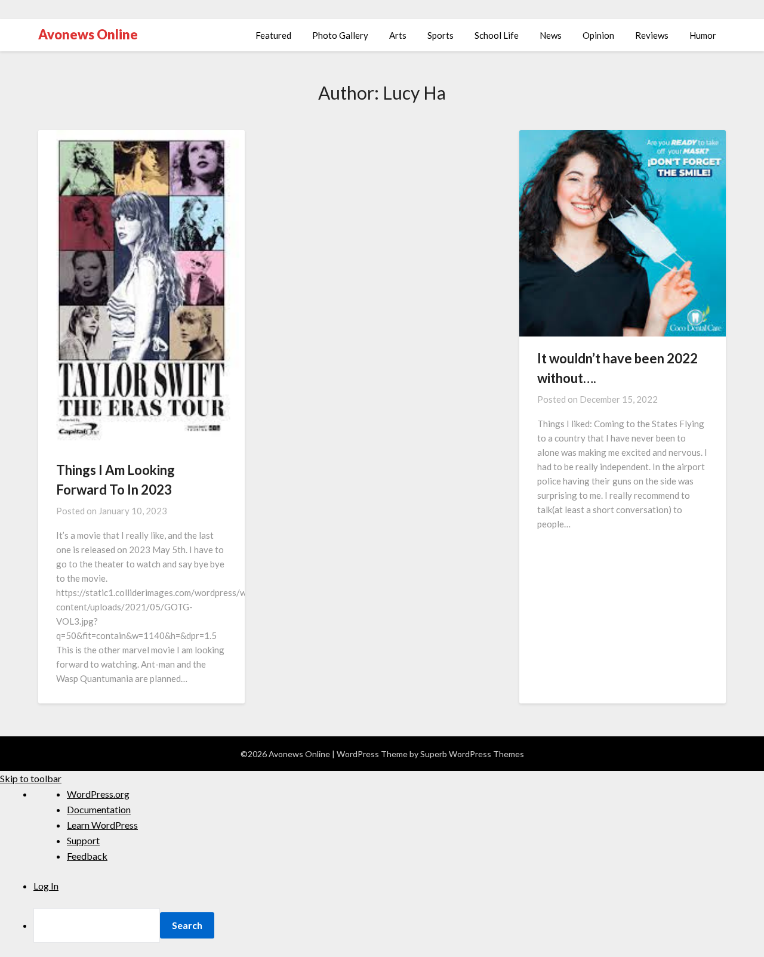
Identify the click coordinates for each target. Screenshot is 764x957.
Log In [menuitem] (45, 885)
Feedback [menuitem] (87, 856)
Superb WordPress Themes (472, 754)
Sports (440, 35)
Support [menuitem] (83, 840)
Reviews (651, 35)
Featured (273, 35)
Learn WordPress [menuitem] (102, 825)
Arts (397, 35)
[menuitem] (398, 925)
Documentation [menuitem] (99, 809)
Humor (702, 35)
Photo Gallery (340, 35)
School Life (497, 35)
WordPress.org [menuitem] (98, 793)
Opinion (598, 35)
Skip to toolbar (30, 778)
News (551, 35)
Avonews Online (88, 34)
